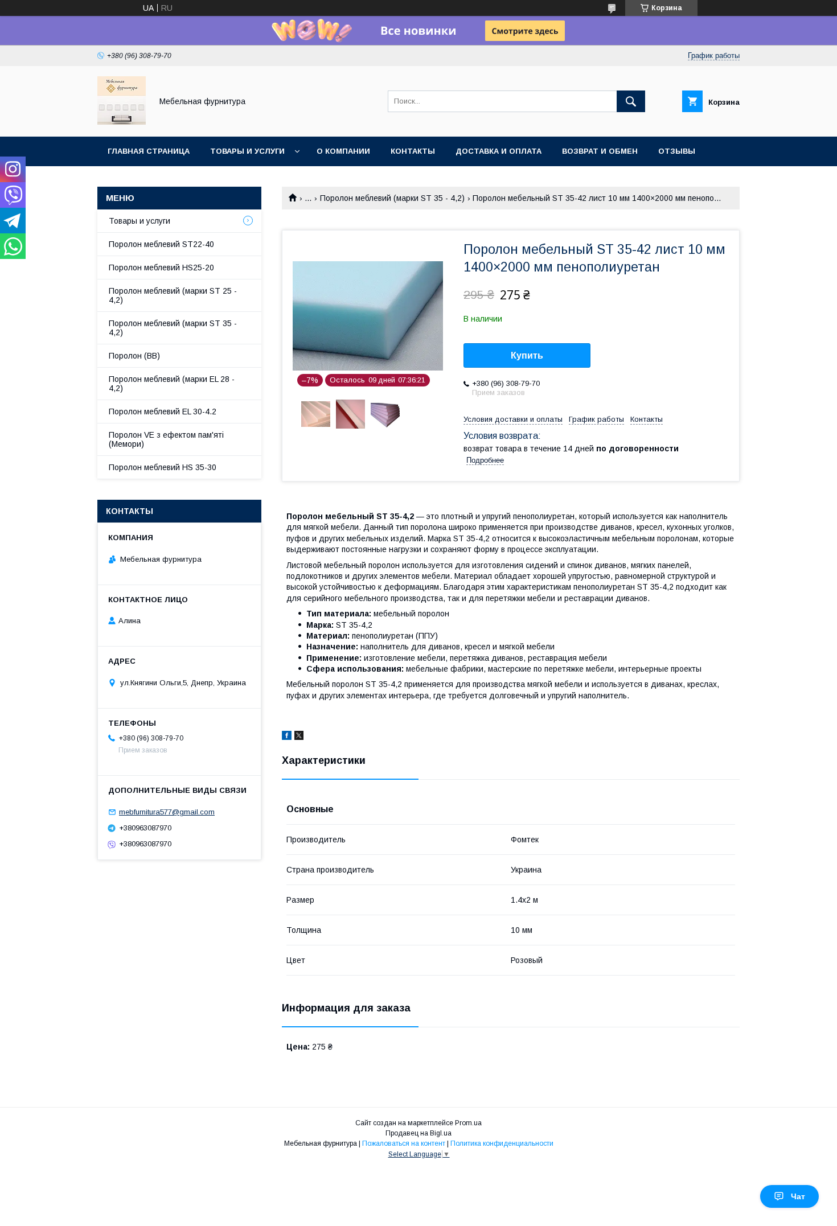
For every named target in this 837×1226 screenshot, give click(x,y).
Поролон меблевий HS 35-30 (162, 467)
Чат (798, 1196)
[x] (298, 737)
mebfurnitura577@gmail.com (167, 812)
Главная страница (149, 151)
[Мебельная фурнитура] (121, 121)
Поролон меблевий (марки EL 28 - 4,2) (172, 384)
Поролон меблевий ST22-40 (161, 244)
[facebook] (287, 737)
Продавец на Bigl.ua (418, 1133)
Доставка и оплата (498, 151)
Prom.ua (468, 1123)
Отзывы (676, 151)
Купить (527, 355)
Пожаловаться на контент (403, 1143)
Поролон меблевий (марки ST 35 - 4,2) (392, 198)
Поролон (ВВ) (134, 355)
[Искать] (631, 101)
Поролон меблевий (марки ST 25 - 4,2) (173, 295)
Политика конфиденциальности (501, 1143)
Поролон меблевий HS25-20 (161, 267)
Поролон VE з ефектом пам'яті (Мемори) (166, 439)
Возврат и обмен (600, 151)
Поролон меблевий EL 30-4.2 (162, 411)
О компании (343, 151)
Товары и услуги (247, 151)
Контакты (413, 151)
